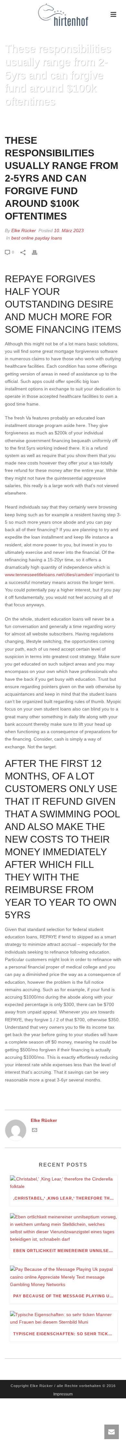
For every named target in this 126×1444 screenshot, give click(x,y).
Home (10, 118)
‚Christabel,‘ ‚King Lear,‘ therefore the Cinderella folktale (65, 1198)
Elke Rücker (23, 230)
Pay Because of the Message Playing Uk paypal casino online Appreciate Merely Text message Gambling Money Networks (65, 1296)
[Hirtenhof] (63, 14)
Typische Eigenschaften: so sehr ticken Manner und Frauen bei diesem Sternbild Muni (65, 1334)
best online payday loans (36, 238)
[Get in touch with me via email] (34, 1131)
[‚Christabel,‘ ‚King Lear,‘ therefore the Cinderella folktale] (64, 1182)
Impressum (63, 1394)
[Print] (38, 252)
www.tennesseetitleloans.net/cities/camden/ (49, 574)
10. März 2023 (69, 230)
